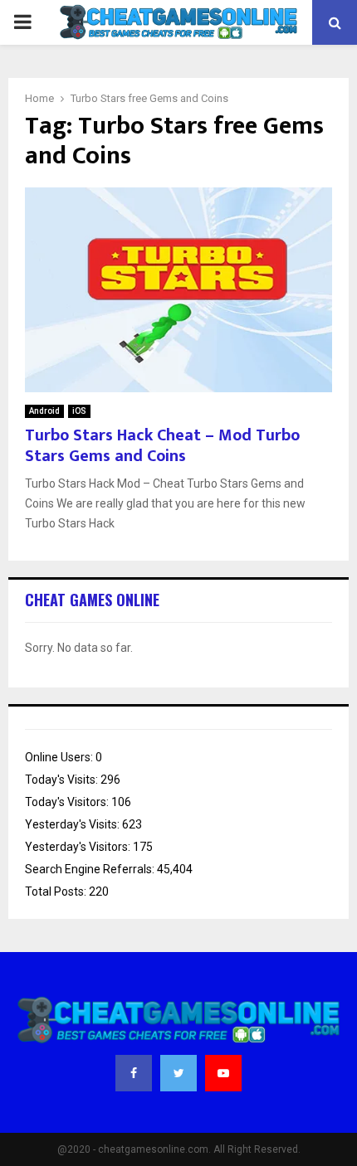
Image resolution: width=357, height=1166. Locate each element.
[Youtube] (223, 1073)
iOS (79, 410)
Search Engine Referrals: (91, 869)
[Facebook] (133, 1073)
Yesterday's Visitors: (79, 846)
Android (44, 410)
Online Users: (60, 757)
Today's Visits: (62, 779)
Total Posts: (57, 891)
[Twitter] (178, 1073)
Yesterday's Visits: (73, 824)
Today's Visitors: (68, 802)
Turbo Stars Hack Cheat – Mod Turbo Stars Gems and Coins (162, 445)
